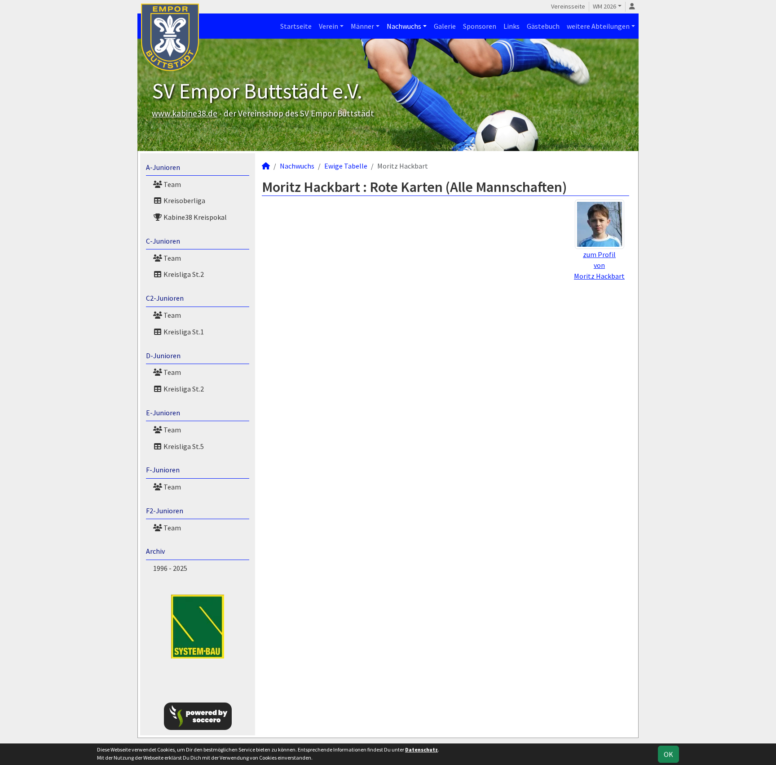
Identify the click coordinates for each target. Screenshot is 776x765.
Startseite (296, 26)
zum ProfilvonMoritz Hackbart (599, 265)
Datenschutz (421, 749)
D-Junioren (163, 355)
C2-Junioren (165, 298)
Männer (362, 26)
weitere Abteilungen (598, 26)
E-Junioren (163, 412)
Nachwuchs (404, 26)
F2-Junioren (164, 510)
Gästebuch (543, 26)
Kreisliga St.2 (183, 274)
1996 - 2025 (170, 568)
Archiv (155, 551)
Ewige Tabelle (345, 165)
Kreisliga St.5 (183, 446)
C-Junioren (163, 240)
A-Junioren (163, 167)
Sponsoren (479, 26)
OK (668, 754)
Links (511, 26)
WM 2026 (604, 6)
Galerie (445, 26)
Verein (328, 26)
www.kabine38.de (184, 113)
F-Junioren (163, 469)
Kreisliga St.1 (183, 331)
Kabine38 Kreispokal (194, 217)
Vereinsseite (568, 6)
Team (171, 184)
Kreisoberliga (183, 200)
